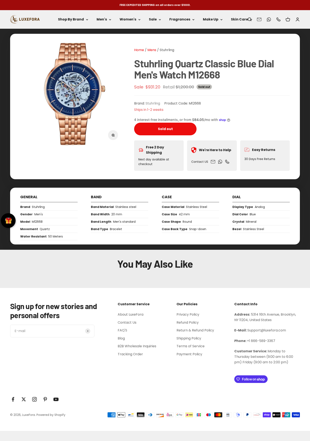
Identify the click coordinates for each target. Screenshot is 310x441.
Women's (128, 19)
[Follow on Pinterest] (45, 399)
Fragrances (179, 19)
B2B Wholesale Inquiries (137, 346)
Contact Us (127, 322)
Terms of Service (191, 346)
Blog (121, 338)
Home (139, 49)
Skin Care (239, 19)
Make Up (210, 19)
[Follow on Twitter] (24, 399)
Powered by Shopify (50, 415)
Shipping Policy (189, 338)
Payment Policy (189, 354)
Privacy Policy (188, 314)
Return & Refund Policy (195, 330)
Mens (151, 49)
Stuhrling (167, 49)
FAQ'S (122, 330)
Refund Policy (188, 322)
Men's (102, 19)
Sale (153, 19)
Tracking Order (130, 354)
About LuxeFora (130, 314)
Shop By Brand (71, 19)
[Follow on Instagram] (34, 399)
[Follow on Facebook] (13, 399)
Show (8, 220)
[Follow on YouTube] (56, 399)
